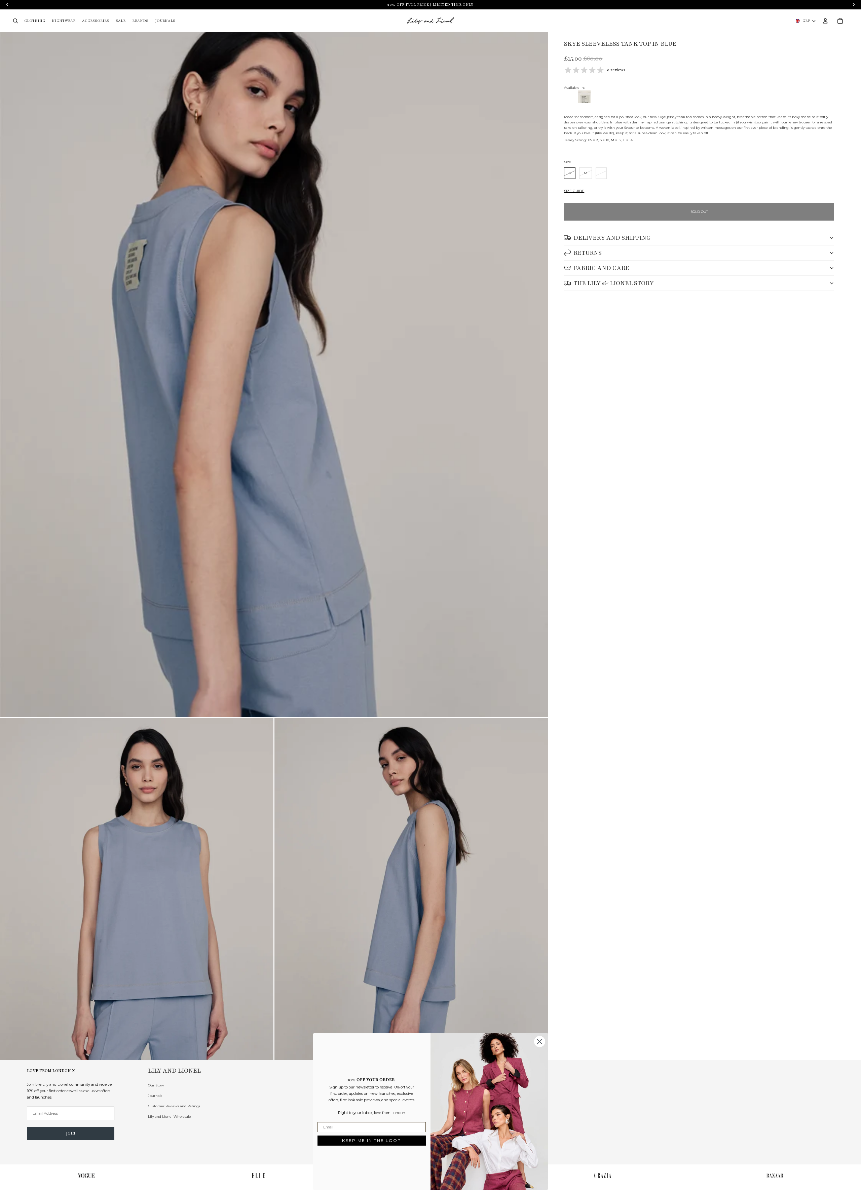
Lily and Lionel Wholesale (169, 1116)
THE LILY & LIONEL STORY (613, 283)
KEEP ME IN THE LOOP (371, 1140)
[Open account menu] (825, 20)
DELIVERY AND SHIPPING (612, 238)
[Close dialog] (540, 1041)
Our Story (156, 1085)
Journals (155, 1095)
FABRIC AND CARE (601, 268)
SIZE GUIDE (574, 191)
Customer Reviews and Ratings (174, 1106)
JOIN (70, 1133)
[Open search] (15, 20)
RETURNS (587, 253)
